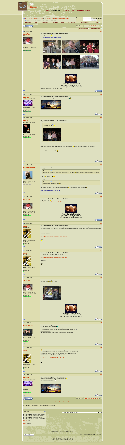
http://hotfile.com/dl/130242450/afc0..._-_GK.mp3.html (53, 357)
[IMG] (24, 423)
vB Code (25, 420)
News (48, 11)
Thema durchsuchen (95, 28)
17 (93, 25)
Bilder (73, 11)
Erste (85, 25)
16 (91, 25)
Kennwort (78, 19)
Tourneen (80, 11)
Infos (88, 11)
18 (95, 25)
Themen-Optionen (83, 28)
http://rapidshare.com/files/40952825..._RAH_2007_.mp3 (54, 257)
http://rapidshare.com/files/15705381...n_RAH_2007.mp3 (54, 236)
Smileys (25, 422)
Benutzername (79, 17)
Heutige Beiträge (85, 22)
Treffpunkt (56, 11)
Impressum (32, 1)
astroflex (26, 34)
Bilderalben (28, 22)
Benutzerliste (45, 22)
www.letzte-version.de (89, 434)
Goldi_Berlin (27, 325)
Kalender (55, 22)
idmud (25, 121)
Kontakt (81, 434)
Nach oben (98, 434)
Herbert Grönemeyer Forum (31, 18)
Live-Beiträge (71, 22)
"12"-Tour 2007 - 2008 (49, 18)
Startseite (26, 1)
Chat (62, 22)
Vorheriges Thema (58, 401)
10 (90, 25)
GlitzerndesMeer (29, 167)
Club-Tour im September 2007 (62, 18)
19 (97, 25)
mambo (26, 97)
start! (25, 226)
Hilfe (36, 22)
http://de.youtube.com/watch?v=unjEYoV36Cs (52, 201)
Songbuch (65, 11)
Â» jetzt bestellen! (32, 7)
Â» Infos (30, 6)
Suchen (97, 22)
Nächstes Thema (67, 401)
